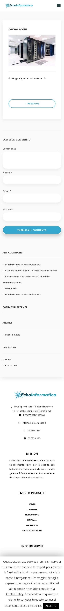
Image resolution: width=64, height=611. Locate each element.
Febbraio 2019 (12, 334)
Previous (33, 103)
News (8, 359)
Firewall (32, 520)
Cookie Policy (15, 594)
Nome (7, 172)
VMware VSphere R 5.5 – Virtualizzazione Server (31, 270)
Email (7, 191)
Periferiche (32, 525)
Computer (32, 509)
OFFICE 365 (11, 288)
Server (32, 504)
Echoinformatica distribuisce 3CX (23, 264)
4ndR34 (38, 78)
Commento (9, 148)
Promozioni (11, 365)
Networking (32, 514)
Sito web (8, 209)
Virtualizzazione (32, 530)
